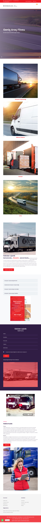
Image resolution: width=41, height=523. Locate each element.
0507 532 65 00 (6, 1)
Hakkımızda (7, 444)
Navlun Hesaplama (29, 1)
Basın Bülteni (5, 505)
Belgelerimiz (5, 503)
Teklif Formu (34, 1)
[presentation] (2, 57)
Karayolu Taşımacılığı (8, 269)
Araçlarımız (23, 503)
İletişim (22, 505)
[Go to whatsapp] (2, 520)
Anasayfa (23, 500)
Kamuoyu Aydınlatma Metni (8, 512)
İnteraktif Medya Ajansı (25, 520)
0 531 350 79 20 (16, 0)
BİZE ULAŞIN (17, 315)
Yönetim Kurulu (6, 502)
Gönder (6, 355)
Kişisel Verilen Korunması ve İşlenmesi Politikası (11, 510)
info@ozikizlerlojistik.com (8, 0)
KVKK (5, 352)
